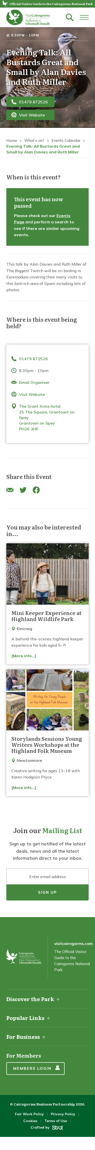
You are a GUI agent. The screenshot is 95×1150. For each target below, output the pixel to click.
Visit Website (32, 114)
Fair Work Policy (29, 1114)
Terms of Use (55, 1121)
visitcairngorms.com (73, 943)
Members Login (32, 1068)
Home (11, 140)
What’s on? (34, 140)
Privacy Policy (63, 1114)
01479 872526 (33, 101)
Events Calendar (65, 140)
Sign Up (47, 892)
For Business (23, 1036)
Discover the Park (30, 999)
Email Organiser (34, 382)
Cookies (30, 1121)
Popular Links (25, 1017)
